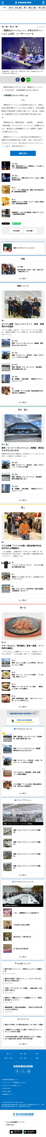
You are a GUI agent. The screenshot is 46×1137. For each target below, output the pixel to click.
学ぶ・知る (42, 7)
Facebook (17, 1071)
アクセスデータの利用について (12, 1085)
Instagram (29, 1071)
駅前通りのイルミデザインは (17, 95)
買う (25, 7)
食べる (11, 7)
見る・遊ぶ (18, 7)
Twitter (23, 1071)
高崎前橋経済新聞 (23, 2)
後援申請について (8, 1094)
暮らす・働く (32, 7)
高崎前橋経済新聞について (11, 1079)
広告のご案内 (7, 1091)
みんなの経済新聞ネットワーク (23, 1114)
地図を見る (23, 153)
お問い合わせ (7, 1088)
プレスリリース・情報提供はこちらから (14, 1082)
